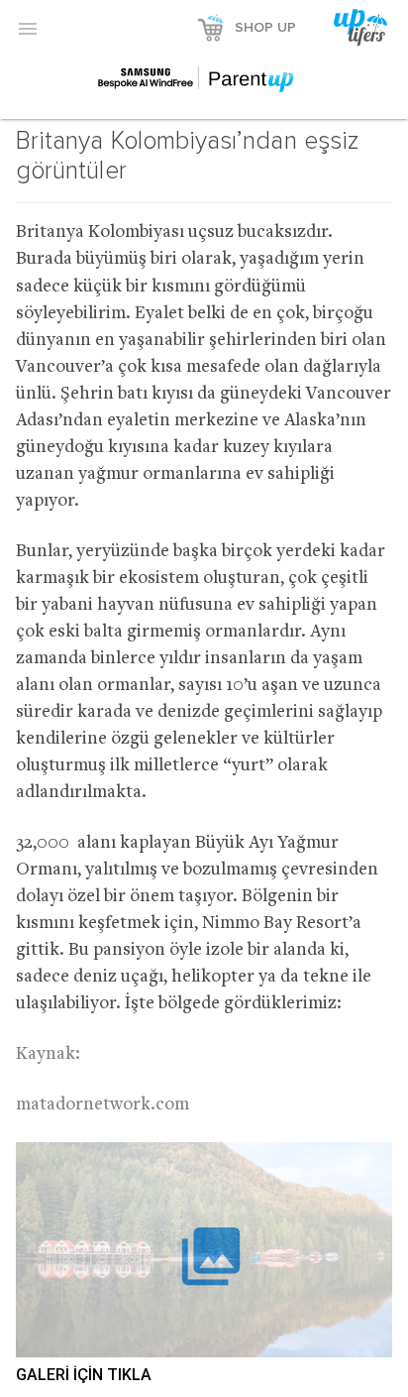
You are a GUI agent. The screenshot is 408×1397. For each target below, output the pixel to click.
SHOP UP (265, 28)
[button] (27, 28)
